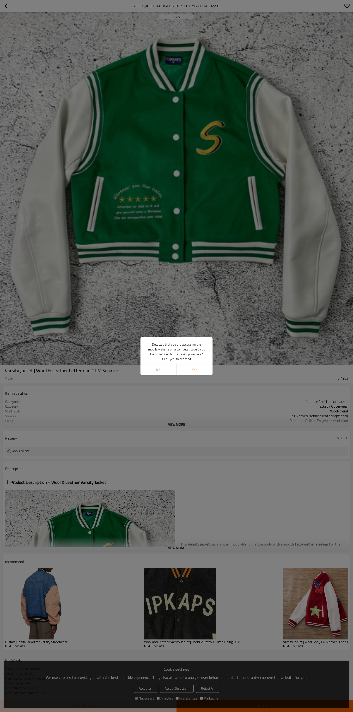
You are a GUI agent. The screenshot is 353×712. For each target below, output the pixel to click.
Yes (194, 370)
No (158, 370)
